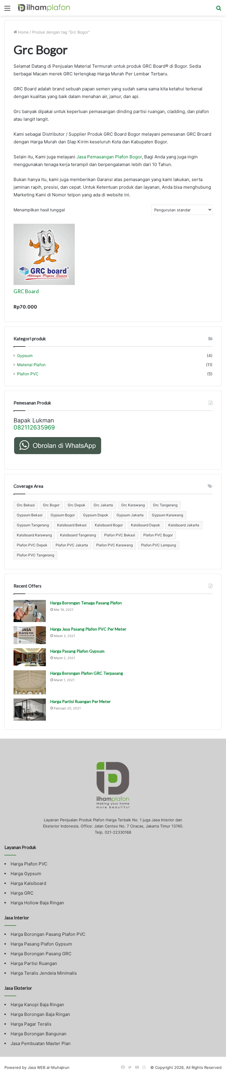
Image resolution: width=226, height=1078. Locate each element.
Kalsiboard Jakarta (183, 525)
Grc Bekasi (26, 505)
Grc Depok (76, 505)
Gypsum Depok (95, 515)
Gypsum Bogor (63, 515)
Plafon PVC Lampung (158, 545)
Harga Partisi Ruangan (34, 963)
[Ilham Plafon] (46, 7)
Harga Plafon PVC (29, 864)
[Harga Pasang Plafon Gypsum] (30, 657)
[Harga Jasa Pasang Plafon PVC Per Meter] (30, 635)
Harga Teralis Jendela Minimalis (44, 973)
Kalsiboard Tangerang (78, 535)
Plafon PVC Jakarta (72, 545)
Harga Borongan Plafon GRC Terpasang (86, 673)
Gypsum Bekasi (29, 515)
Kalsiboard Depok (145, 525)
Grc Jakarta (103, 505)
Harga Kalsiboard (28, 883)
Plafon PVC (28, 374)
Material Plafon (31, 364)
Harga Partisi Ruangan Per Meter (80, 701)
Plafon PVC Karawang (114, 545)
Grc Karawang (133, 505)
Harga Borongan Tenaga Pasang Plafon (86, 602)
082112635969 (34, 427)
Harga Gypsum (26, 873)
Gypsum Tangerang (33, 525)
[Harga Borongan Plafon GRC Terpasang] (30, 682)
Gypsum (25, 355)
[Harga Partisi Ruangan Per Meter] (30, 710)
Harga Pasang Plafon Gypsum (77, 651)
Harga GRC (22, 893)
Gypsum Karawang (167, 515)
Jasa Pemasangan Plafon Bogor (109, 157)
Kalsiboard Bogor (109, 525)
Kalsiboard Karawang (34, 535)
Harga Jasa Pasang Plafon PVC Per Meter (88, 628)
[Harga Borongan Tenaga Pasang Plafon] (30, 611)
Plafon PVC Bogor (158, 535)
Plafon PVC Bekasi (119, 535)
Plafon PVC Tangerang (35, 555)
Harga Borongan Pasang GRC (41, 953)
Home (23, 32)
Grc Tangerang (165, 505)
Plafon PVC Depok (32, 545)
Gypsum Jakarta (130, 515)
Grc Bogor (51, 505)
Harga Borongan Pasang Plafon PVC (48, 934)
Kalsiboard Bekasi (72, 525)
